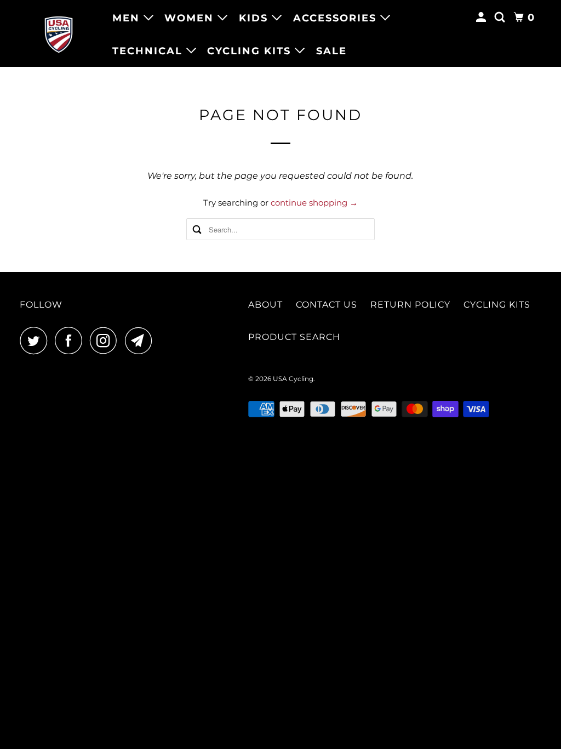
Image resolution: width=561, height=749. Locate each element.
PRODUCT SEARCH (294, 337)
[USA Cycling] (59, 34)
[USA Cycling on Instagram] (106, 340)
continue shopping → (314, 202)
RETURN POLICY (410, 304)
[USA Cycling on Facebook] (71, 340)
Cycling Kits (251, 51)
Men (128, 18)
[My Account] (482, 18)
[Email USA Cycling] (141, 340)
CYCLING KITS (496, 304)
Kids (255, 18)
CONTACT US (326, 304)
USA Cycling (293, 378)
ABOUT (265, 304)
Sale (331, 51)
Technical (149, 51)
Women (190, 18)
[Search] (501, 18)
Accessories (336, 18)
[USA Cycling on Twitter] (36, 340)
